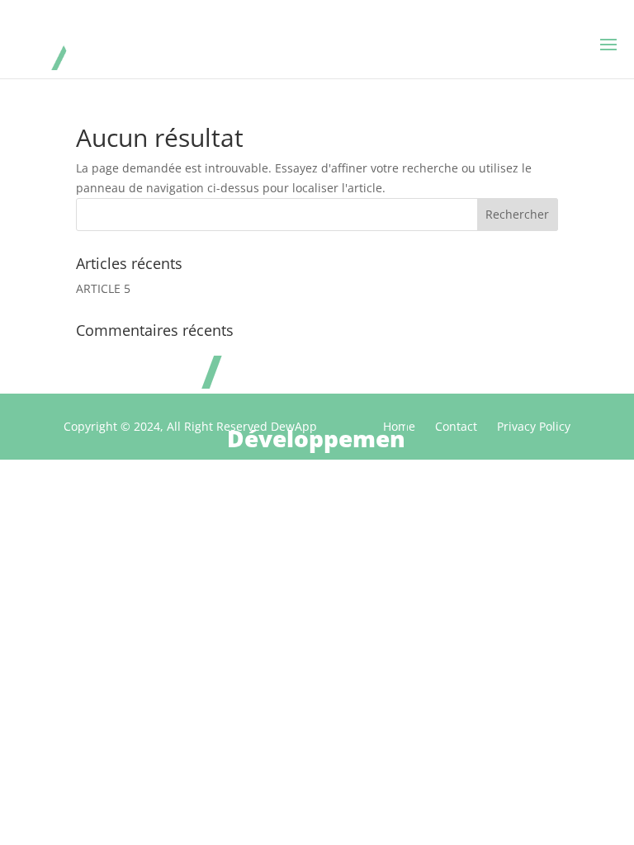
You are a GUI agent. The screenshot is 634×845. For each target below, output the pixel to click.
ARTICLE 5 (103, 288)
